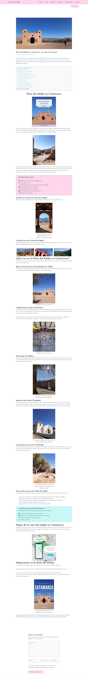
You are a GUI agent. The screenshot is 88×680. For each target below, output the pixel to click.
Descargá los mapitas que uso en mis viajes (30, 517)
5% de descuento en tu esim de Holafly (29, 186)
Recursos (53, 2)
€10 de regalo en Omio (25, 182)
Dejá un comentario (20, 54)
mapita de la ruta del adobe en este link (25, 530)
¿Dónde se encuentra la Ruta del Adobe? (25, 71)
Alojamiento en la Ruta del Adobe (23, 88)
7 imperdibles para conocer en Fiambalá (61, 405)
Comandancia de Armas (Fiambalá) (24, 83)
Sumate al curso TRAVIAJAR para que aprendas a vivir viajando (34, 515)
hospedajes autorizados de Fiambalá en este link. (55, 569)
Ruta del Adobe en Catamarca (22, 69)
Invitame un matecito (25, 519)
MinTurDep (20, 574)
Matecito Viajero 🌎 (13, 2)
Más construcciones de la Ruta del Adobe (25, 85)
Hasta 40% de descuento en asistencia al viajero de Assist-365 (34, 184)
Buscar (75, 6)
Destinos (41, 2)
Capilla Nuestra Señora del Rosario (24, 78)
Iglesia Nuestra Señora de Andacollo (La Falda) (27, 76)
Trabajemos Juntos (69, 2)
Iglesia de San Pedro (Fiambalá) (24, 81)
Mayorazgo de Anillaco (22, 80)
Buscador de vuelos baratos (26, 193)
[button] (43, 2)
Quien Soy (77, 2)
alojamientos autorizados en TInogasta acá (32, 569)
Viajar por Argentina (30, 54)
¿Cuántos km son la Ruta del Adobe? (24, 73)
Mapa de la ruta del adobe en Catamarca (24, 87)
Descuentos (60, 2)
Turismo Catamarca (28, 574)
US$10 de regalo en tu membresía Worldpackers (31, 180)
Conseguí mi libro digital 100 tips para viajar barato (32, 513)
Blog (47, 2)
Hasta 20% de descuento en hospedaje (29, 188)
